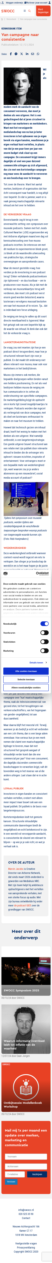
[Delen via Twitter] (21, 54)
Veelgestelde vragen (26, 1243)
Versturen (11, 1181)
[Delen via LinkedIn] (27, 54)
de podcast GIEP (22, 905)
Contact (26, 1218)
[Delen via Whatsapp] (38, 54)
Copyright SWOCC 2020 (26, 1251)
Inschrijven (37, 1174)
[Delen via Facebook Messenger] (16, 54)
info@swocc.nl (26, 1209)
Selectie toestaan (26, 679)
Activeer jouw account (37, 2)
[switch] (44, 632)
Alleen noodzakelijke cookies (26, 687)
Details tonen (36, 662)
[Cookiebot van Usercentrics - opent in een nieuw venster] (37, 574)
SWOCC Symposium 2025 (21, 990)
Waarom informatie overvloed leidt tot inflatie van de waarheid (24, 1044)
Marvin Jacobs (16, 868)
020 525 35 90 (26, 1214)
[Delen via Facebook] (11, 54)
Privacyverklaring (26, 1247)
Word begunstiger (43, 11)
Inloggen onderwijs (14, 2)
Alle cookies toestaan (26, 671)
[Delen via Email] (32, 54)
